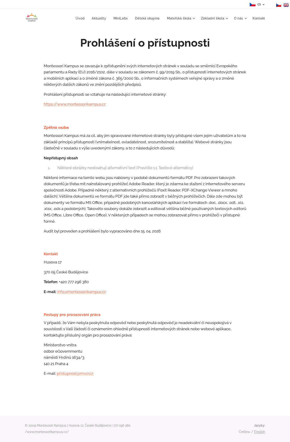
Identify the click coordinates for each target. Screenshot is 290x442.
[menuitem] (81, 18)
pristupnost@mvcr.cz (75, 373)
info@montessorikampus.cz (81, 291)
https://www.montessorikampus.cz (75, 104)
